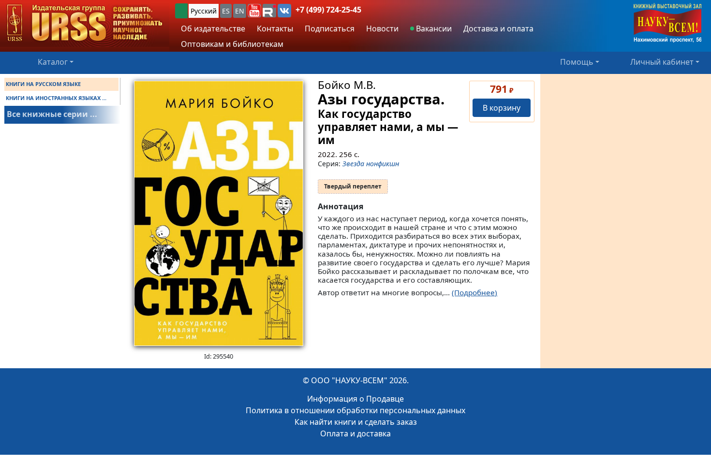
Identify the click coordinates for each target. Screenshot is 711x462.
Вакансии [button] (433, 28)
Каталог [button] (53, 62)
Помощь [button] (576, 62)
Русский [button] (204, 10)
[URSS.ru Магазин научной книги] (84, 23)
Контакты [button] (275, 28)
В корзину (501, 107)
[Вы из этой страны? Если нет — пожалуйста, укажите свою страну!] (181, 10)
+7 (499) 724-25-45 (328, 9)
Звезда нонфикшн (370, 163)
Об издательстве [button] (213, 28)
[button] (254, 10)
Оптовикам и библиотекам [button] (232, 44)
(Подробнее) (474, 292)
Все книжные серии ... (52, 114)
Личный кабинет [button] (662, 62)
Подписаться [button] (330, 28)
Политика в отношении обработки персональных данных (355, 410)
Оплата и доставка (355, 433)
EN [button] (239, 10)
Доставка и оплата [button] (498, 28)
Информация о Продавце (355, 398)
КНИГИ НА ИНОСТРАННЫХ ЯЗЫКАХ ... (56, 97)
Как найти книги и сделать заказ (356, 422)
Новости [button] (382, 28)
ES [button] (226, 10)
